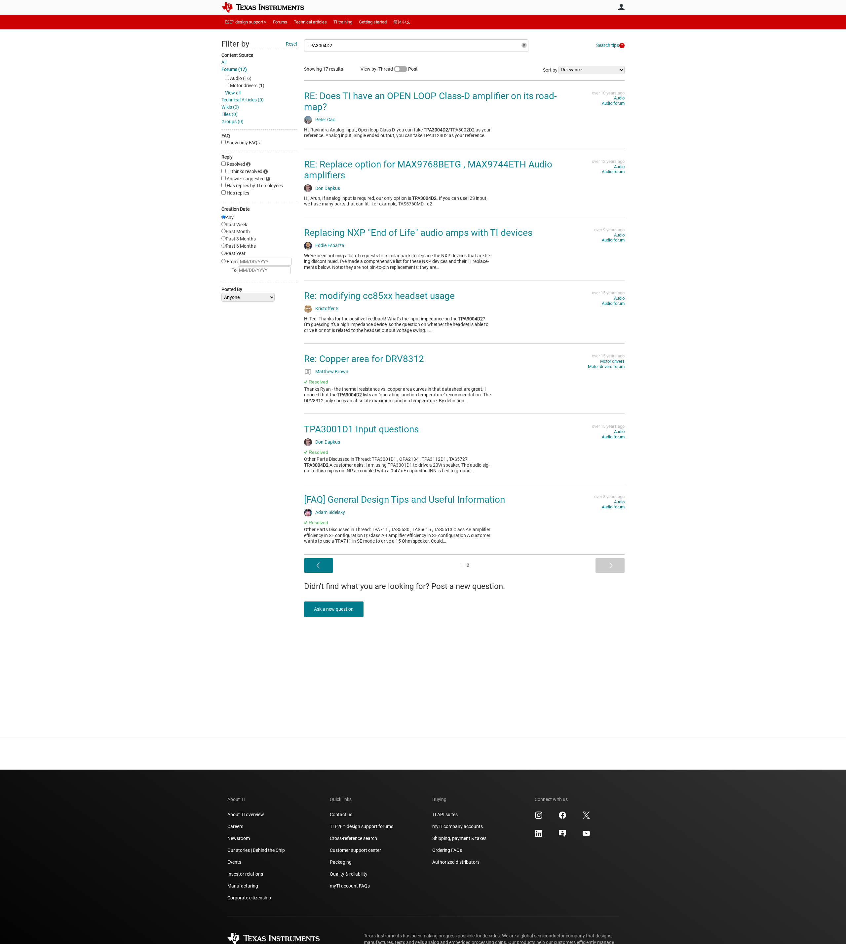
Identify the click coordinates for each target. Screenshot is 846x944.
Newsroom (238, 838)
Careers (235, 826)
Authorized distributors (456, 862)
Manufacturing (242, 886)
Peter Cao (325, 119)
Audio (619, 97)
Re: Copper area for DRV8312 (364, 358)
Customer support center (355, 850)
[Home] (267, 7)
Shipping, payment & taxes (459, 838)
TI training (342, 21)
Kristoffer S (326, 308)
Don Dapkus (327, 188)
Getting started (373, 21)
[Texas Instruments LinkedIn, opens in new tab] (539, 835)
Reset (291, 44)
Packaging (341, 862)
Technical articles (310, 21)
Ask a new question (334, 609)
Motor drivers (612, 361)
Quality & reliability (348, 874)
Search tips (607, 45)
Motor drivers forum (606, 366)
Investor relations (245, 874)
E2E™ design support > (245, 21)
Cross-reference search (353, 838)
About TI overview (245, 814)
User (621, 7)
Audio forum (613, 103)
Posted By (231, 289)
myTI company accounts (457, 826)
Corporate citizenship (249, 897)
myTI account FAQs (350, 886)
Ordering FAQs (447, 850)
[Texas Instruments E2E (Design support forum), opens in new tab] (562, 835)
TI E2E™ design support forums (361, 826)
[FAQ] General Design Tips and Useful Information (404, 499)
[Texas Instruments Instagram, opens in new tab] (539, 817)
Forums (280, 21)
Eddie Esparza (329, 245)
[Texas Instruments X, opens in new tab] (586, 817)
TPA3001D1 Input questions (361, 429)
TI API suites (445, 814)
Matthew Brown (331, 371)
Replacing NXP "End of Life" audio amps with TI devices (418, 232)
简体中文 (401, 21)
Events (234, 862)
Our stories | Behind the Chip (256, 850)
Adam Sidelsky (330, 512)
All (223, 62)
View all (233, 92)
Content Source (237, 55)
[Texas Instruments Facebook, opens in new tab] (562, 817)
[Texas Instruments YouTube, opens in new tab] (586, 835)
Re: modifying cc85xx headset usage (379, 295)
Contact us (341, 814)
